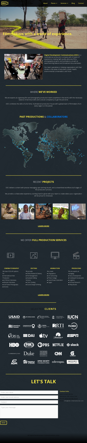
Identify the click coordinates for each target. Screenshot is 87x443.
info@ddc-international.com (74, 401)
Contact (81, 3)
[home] (4, 3)
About (45, 3)
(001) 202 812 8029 (71, 398)
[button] (54, 3)
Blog (73, 3)
